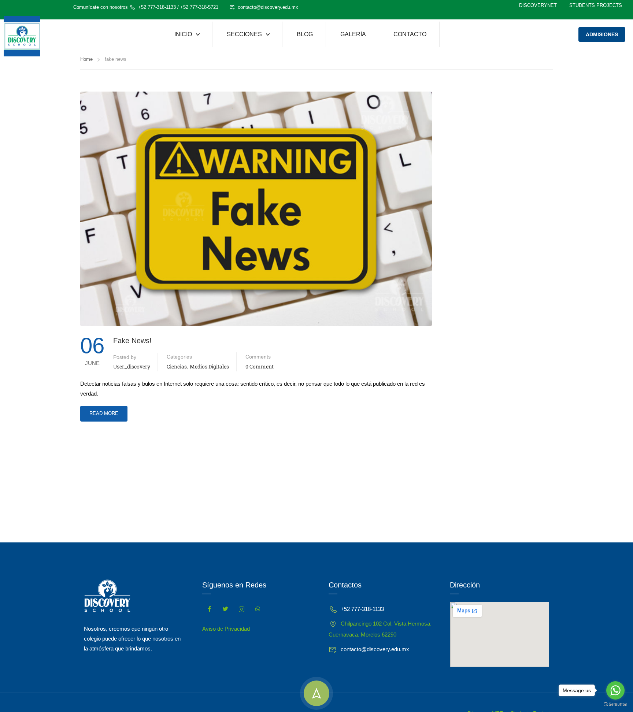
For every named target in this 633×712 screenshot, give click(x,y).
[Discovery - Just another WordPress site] (22, 36)
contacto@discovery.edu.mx (268, 7)
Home (86, 59)
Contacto (409, 34)
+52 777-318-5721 (199, 7)
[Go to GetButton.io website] (615, 704)
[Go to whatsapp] (615, 690)
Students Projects (595, 5)
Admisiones (602, 34)
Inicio (183, 34)
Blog (305, 34)
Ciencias (177, 366)
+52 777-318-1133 (157, 7)
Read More (103, 411)
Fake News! (132, 341)
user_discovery (131, 366)
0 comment (259, 366)
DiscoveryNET (538, 5)
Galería (353, 34)
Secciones (244, 34)
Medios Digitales (209, 366)
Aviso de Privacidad (226, 629)
